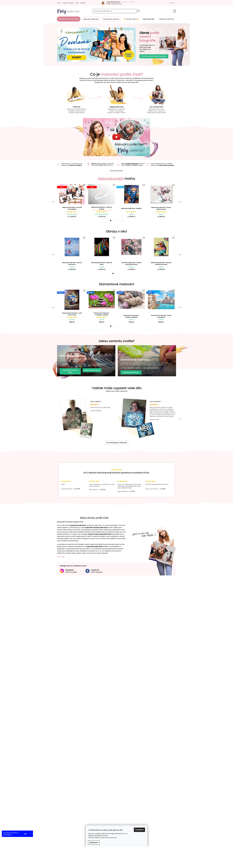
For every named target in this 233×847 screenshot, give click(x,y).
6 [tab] (122, 220)
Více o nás (61, 557)
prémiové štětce (101, 163)
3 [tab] (115, 220)
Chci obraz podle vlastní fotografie (153, 56)
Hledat (138, 11)
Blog (77, 3)
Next (179, 202)
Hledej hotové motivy (92, 370)
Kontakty (83, 3)
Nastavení (94, 842)
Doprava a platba (68, 3)
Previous (53, 202)
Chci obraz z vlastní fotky (70, 371)
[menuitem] (68, 19)
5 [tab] (120, 220)
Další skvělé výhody (116, 170)
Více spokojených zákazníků (116, 443)
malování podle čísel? (122, 74)
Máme (129, 163)
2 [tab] (113, 220)
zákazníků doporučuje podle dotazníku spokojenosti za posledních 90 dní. (116, 472)
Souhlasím (139, 830)
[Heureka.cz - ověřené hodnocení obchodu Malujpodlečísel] (116, 461)
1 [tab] (110, 220)
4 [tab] (118, 220)
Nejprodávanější (111, 178)
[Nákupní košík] (174, 11)
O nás (59, 3)
